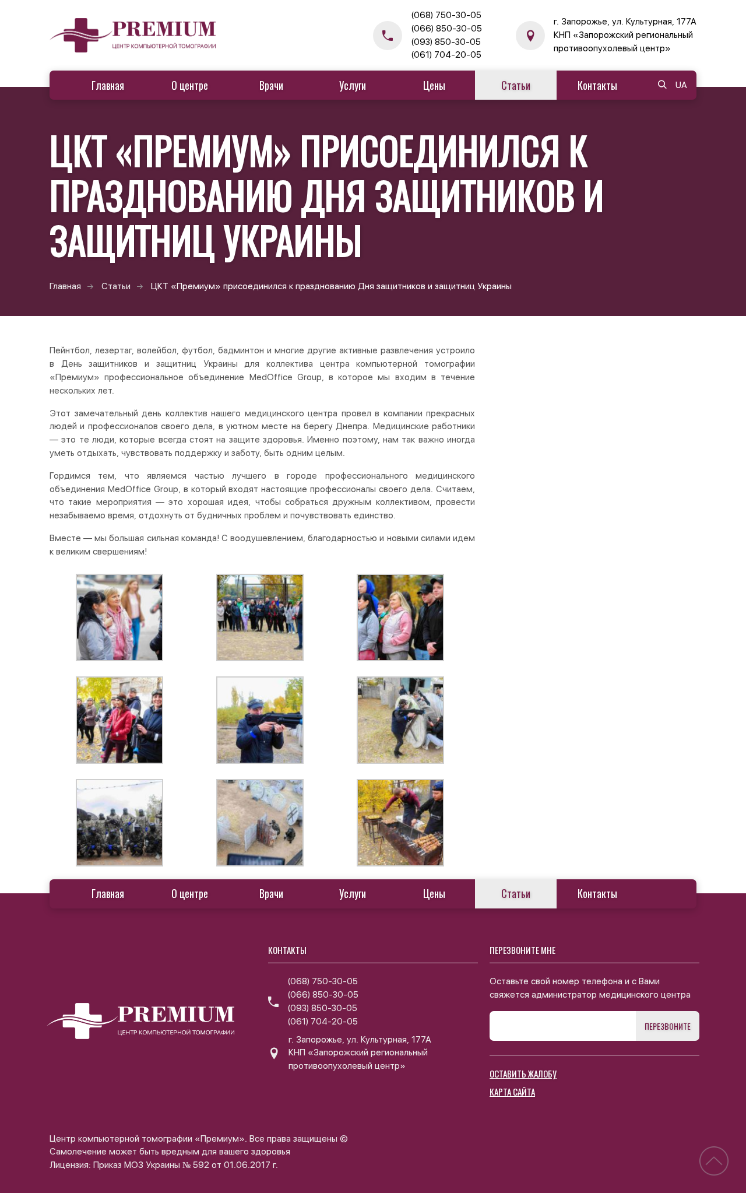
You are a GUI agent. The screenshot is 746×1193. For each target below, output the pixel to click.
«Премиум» (75, 377)
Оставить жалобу (523, 1073)
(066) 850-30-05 (446, 28)
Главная (108, 85)
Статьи (515, 85)
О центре (189, 85)
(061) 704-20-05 (446, 55)
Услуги (352, 85)
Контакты (597, 85)
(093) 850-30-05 (446, 42)
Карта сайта (512, 1091)
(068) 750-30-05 (446, 15)
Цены (434, 85)
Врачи (271, 85)
